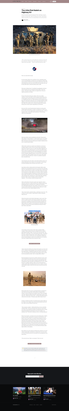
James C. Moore (26, 19)
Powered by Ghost (54, 404)
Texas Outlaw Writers (15, 404)
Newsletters (34, 1)
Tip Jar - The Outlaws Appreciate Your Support (34, 343)
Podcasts (39, 1)
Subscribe (30, 1)
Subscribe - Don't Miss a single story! (34, 243)
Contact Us (44, 1)
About (26, 1)
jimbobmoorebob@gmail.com (41, 350)
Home (22, 1)
